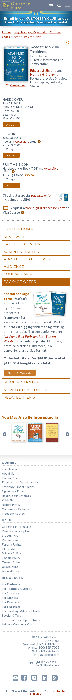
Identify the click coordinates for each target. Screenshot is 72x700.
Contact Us (9, 478)
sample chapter (21, 251)
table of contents (25, 244)
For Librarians (11, 606)
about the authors (26, 259)
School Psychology (27, 37)
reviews (13, 236)
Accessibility (10, 571)
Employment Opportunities (20, 482)
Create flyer (18, 85)
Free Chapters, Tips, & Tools (21, 620)
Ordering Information (16, 526)
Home (6, 32)
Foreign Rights (11, 544)
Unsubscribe (10, 566)
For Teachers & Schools (17, 588)
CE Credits (9, 549)
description (17, 229)
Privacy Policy (11, 553)
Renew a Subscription (16, 531)
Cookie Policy (11, 557)
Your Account (11, 469)
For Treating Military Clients (21, 611)
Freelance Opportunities (18, 486)
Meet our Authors (14, 513)
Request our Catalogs (16, 495)
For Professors (12, 584)
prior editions (20, 382)
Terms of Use (11, 562)
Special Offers (11, 615)
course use (16, 274)
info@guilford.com (46, 654)
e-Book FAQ (10, 535)
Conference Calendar (16, 509)
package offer (41, 195)
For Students (10, 593)
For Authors (10, 597)
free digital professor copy (45, 208)
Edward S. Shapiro (43, 70)
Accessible (22, 141)
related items (19, 397)
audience (14, 266)
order (11, 124)
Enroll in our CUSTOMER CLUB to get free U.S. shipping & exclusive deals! (36, 20)
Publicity (8, 500)
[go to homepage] (16, 5)
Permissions (10, 540)
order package (20, 372)
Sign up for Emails (14, 491)
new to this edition (26, 390)
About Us (8, 473)
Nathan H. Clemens (44, 74)
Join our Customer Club (17, 624)
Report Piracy (11, 504)
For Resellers (10, 602)
